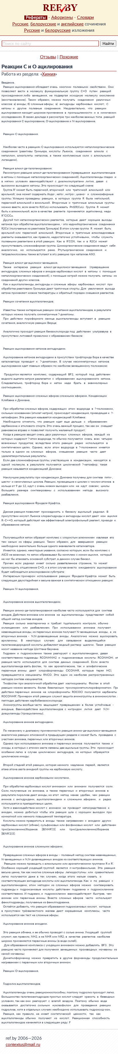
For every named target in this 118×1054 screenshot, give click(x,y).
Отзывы (48, 57)
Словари (85, 17)
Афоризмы (62, 17)
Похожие (69, 57)
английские (72, 24)
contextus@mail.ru (23, 1045)
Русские (20, 24)
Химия (48, 74)
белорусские (43, 24)
